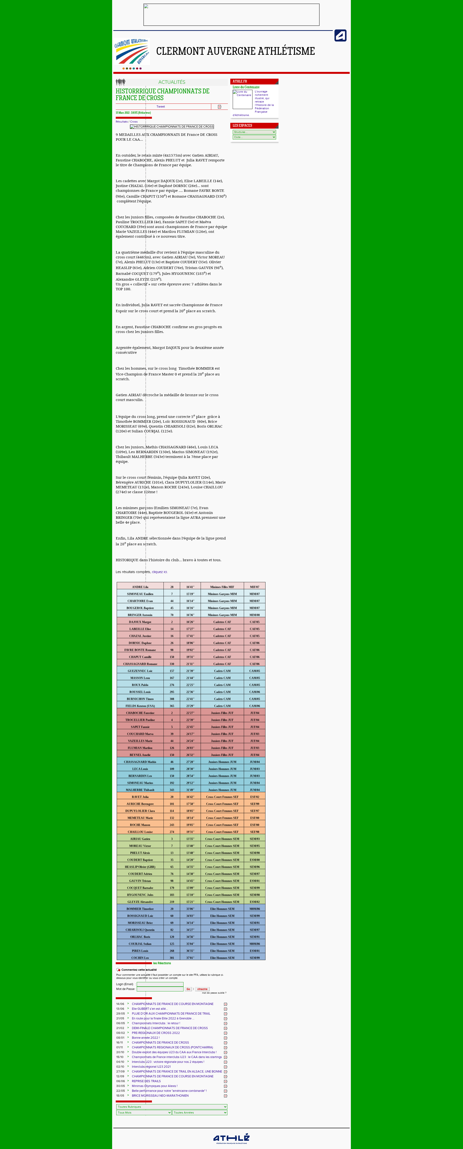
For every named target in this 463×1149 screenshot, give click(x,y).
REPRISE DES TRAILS (146, 1081)
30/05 (120, 1086)
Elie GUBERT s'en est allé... (150, 1009)
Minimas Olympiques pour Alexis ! (154, 1086)
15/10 (119, 1057)
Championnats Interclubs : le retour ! (156, 1023)
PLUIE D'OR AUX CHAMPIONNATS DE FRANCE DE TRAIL (171, 1014)
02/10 (120, 1067)
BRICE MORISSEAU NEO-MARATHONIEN (160, 1096)
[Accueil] (132, 68)
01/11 (119, 1047)
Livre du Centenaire (246, 87)
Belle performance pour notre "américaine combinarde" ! (169, 1091)
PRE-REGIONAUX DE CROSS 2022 (156, 1033)
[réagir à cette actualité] (225, 1004)
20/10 (120, 1052)
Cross (134, 121)
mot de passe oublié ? (214, 992)
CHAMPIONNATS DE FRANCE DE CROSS (160, 1043)
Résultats (122, 121)
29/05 (120, 1014)
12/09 (120, 1076)
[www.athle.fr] (340, 40)
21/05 (120, 1018)
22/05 (120, 1091)
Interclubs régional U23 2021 (151, 1067)
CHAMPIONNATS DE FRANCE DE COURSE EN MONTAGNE (172, 1004)
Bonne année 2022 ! (146, 1038)
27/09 (120, 1071)
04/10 (120, 1062)
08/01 (120, 1038)
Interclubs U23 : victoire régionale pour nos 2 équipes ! (168, 1062)
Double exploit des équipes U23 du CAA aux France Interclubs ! (174, 1052)
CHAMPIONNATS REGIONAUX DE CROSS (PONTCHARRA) (172, 1047)
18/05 (120, 1096)
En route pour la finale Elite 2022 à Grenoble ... (163, 1018)
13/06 (120, 1009)
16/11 (119, 1043)
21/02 (120, 1028)
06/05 (120, 1023)
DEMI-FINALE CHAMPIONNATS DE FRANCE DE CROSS (170, 1028)
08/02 (120, 1033)
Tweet (161, 107)
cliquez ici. (160, 572)
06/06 (120, 1081)
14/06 (120, 1004)
